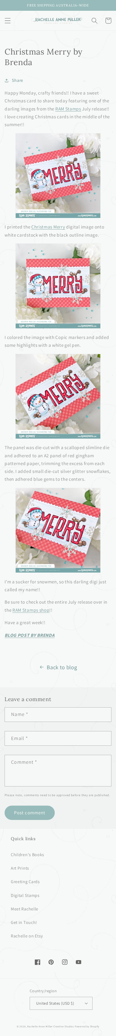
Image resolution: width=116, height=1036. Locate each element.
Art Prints (20, 868)
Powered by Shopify (87, 1026)
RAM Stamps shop (30, 610)
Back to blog (62, 667)
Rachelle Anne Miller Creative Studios (50, 1026)
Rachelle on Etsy (27, 936)
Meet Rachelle (24, 909)
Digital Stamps (25, 895)
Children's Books (27, 854)
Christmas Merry (48, 227)
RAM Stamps (68, 109)
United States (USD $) (55, 1003)
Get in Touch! (24, 922)
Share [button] (17, 80)
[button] (8, 21)
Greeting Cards (25, 881)
